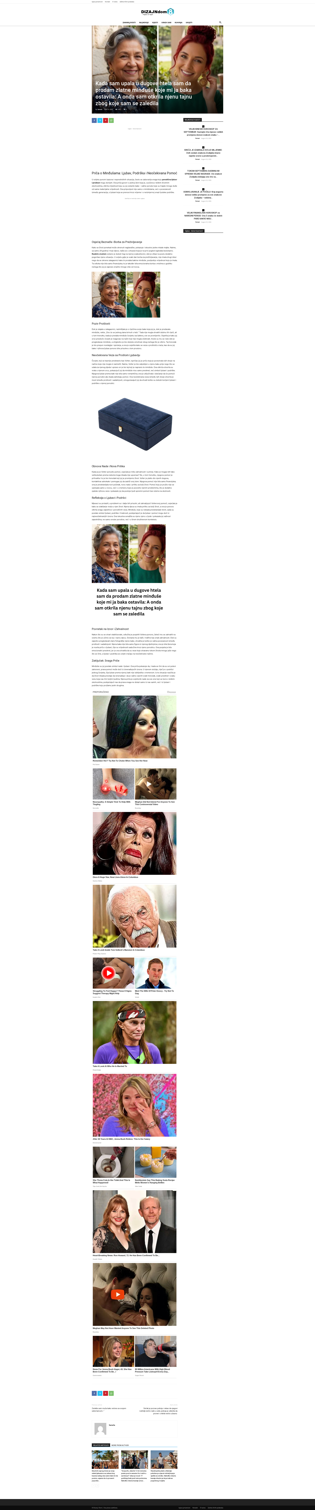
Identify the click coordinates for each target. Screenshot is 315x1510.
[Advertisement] (134, 147)
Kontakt (107, 2)
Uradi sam (166, 22)
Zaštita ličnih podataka (127, 2)
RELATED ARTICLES (101, 1445)
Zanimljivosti (129, 22)
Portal (197, 138)
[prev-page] (93, 1485)
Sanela (100, 109)
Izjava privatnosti (97, 2)
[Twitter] (99, 120)
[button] (220, 23)
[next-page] (97, 1485)
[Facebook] (94, 120)
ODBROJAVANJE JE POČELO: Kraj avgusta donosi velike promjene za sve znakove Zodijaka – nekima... (203, 195)
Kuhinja (178, 22)
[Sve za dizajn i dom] (157, 11)
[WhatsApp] (111, 120)
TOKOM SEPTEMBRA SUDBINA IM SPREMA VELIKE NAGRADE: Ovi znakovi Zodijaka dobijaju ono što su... (203, 174)
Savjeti (189, 22)
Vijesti (155, 22)
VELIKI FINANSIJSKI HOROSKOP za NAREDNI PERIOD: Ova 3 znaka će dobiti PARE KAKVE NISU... (203, 215)
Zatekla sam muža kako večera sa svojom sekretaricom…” (109, 1409)
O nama (114, 2)
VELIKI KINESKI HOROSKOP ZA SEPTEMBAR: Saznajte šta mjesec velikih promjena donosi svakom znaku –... (203, 132)
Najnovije (144, 22)
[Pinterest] (105, 120)
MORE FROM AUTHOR (120, 1445)
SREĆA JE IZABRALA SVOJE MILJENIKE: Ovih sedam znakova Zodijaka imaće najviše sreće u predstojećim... (203, 153)
